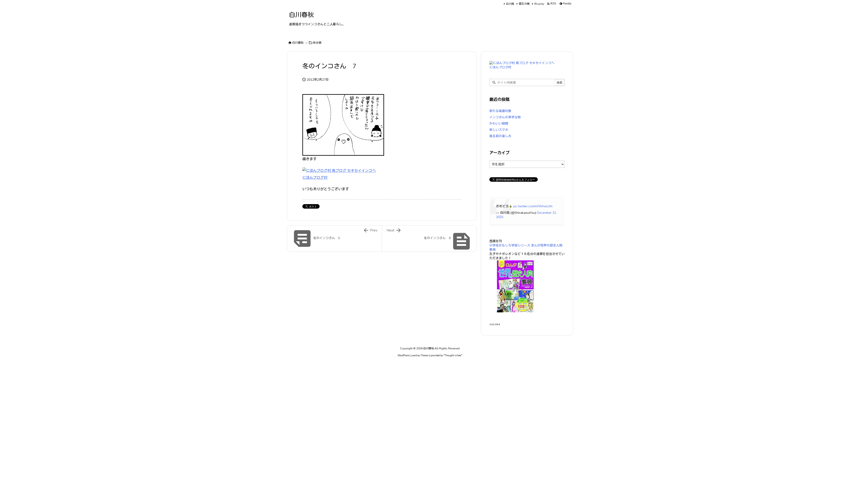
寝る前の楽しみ (500, 136)
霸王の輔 (524, 4)
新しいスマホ (498, 130)
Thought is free (453, 355)
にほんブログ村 (314, 177)
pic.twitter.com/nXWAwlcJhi (533, 206)
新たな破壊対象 (500, 111)
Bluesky (539, 4)
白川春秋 (298, 43)
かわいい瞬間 (498, 123)
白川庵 (510, 4)
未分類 (317, 43)
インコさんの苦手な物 (505, 117)
